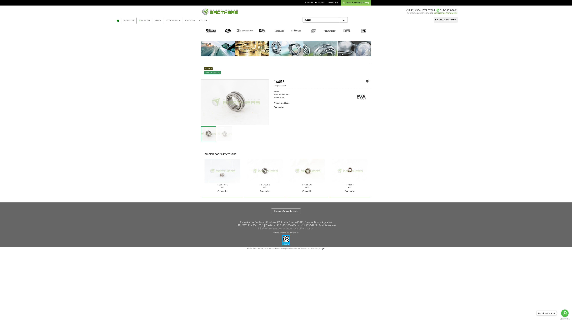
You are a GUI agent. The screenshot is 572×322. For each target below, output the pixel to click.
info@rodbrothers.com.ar (271, 228)
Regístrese (333, 2)
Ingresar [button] (321, 2)
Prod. (355, 3)
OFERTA (158, 20)
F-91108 (350, 185)
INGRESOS (145, 20)
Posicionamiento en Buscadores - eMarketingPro (303, 248)
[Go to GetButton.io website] (565, 319)
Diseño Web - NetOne (255, 248)
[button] (323, 248)
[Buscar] (344, 20)
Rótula (208, 69)
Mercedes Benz (212, 73)
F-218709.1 (222, 185)
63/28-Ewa (307, 185)
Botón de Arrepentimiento (286, 211)
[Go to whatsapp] (565, 313)
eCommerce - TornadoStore (275, 248)
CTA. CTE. (203, 20)
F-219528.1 (264, 185)
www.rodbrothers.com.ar (300, 228)
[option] (210, 30)
